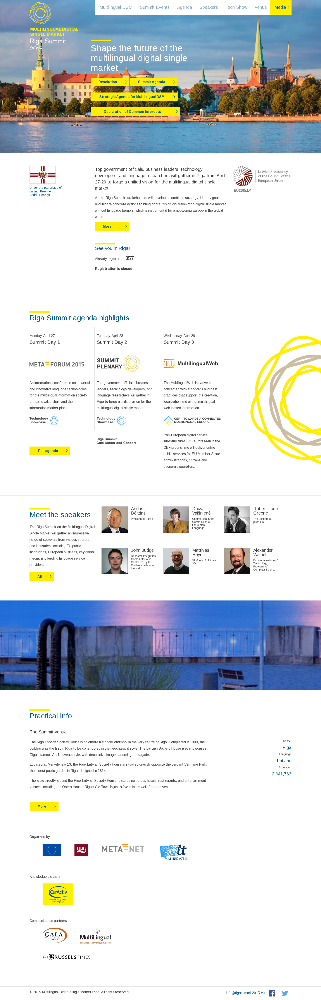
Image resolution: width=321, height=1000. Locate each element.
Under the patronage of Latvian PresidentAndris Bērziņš (45, 191)
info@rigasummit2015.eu (245, 993)
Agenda (184, 7)
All (39, 576)
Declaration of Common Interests (133, 111)
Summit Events (155, 7)
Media (280, 7)
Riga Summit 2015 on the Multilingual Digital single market (53, 26)
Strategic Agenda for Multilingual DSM (131, 97)
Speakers (208, 7)
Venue (261, 7)
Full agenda (47, 451)
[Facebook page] (272, 993)
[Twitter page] (285, 993)
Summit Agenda (151, 82)
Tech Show (236, 7)
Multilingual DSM (115, 7)
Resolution (107, 82)
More (107, 226)
